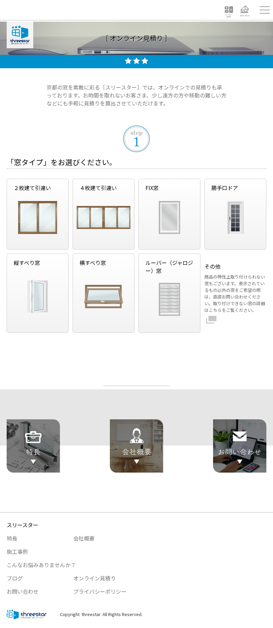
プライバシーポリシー (100, 591)
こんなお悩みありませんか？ (41, 565)
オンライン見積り (94, 578)
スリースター (22, 525)
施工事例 (17, 551)
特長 (12, 538)
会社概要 (84, 538)
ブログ (15, 578)
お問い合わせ (23, 591)
